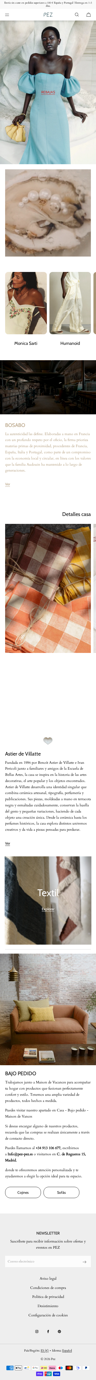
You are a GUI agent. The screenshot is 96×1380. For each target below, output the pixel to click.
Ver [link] (7, 484)
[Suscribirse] (84, 1262)
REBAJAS (48, 92)
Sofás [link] (61, 1192)
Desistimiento (48, 1306)
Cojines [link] (23, 1192)
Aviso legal (48, 1278)
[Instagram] (36, 1331)
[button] (76, 14)
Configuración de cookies (48, 1315)
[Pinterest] (59, 1331)
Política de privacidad (48, 1296)
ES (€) (45, 1350)
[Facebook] (48, 1331)
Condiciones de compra (48, 1287)
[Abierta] (48, 588)
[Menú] (11, 14)
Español (67, 1350)
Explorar (48, 909)
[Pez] (48, 14)
